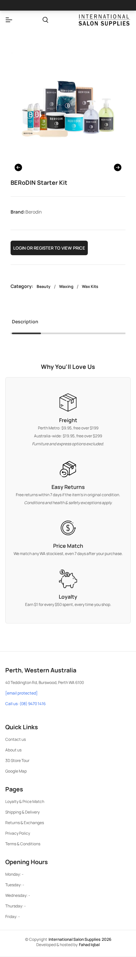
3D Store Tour (17, 760)
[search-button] (45, 20)
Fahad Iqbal (89, 944)
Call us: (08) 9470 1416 (25, 703)
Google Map (16, 771)
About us (13, 750)
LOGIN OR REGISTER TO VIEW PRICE (49, 248)
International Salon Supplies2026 (80, 939)
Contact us (15, 739)
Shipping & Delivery (22, 812)
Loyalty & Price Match (24, 801)
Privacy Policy (17, 833)
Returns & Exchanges (24, 822)
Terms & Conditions (22, 844)
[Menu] (9, 20)
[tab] (25, 323)
